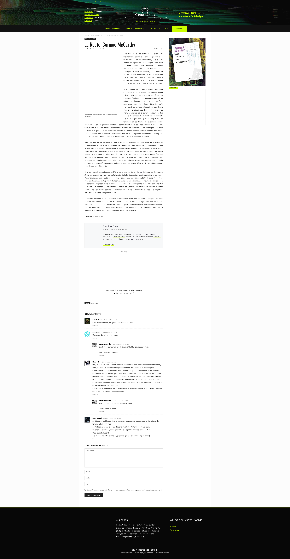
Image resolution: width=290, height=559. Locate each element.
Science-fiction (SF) (97, 36)
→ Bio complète (108, 245)
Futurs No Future (119, 237)
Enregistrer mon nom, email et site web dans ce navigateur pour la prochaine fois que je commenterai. (124, 490)
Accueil (87, 36)
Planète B (89, 17)
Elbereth (95, 362)
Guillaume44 (97, 320)
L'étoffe (88, 20)
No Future (134, 239)
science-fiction (142, 172)
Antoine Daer (91, 49)
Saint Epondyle (105, 344)
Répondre (95, 325)
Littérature (94, 303)
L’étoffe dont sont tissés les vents (144, 234)
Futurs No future (92, 15)
